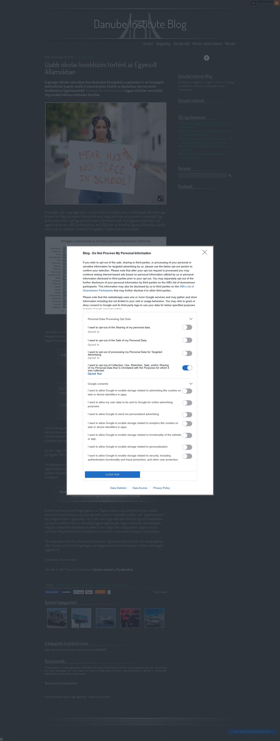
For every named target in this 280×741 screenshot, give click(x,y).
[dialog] (140, 370)
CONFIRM (113, 474)
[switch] (187, 327)
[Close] (206, 253)
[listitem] (140, 319)
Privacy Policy (161, 487)
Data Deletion (118, 487)
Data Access (140, 487)
